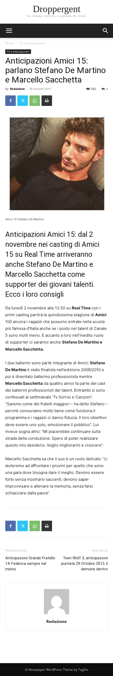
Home (9, 43)
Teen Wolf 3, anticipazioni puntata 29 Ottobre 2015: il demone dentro (84, 563)
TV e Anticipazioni (32, 43)
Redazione (17, 89)
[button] (105, 31)
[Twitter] (22, 100)
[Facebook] (10, 100)
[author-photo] (56, 614)
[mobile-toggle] (9, 31)
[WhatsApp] (34, 100)
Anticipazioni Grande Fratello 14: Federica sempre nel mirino (30, 563)
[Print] (47, 100)
